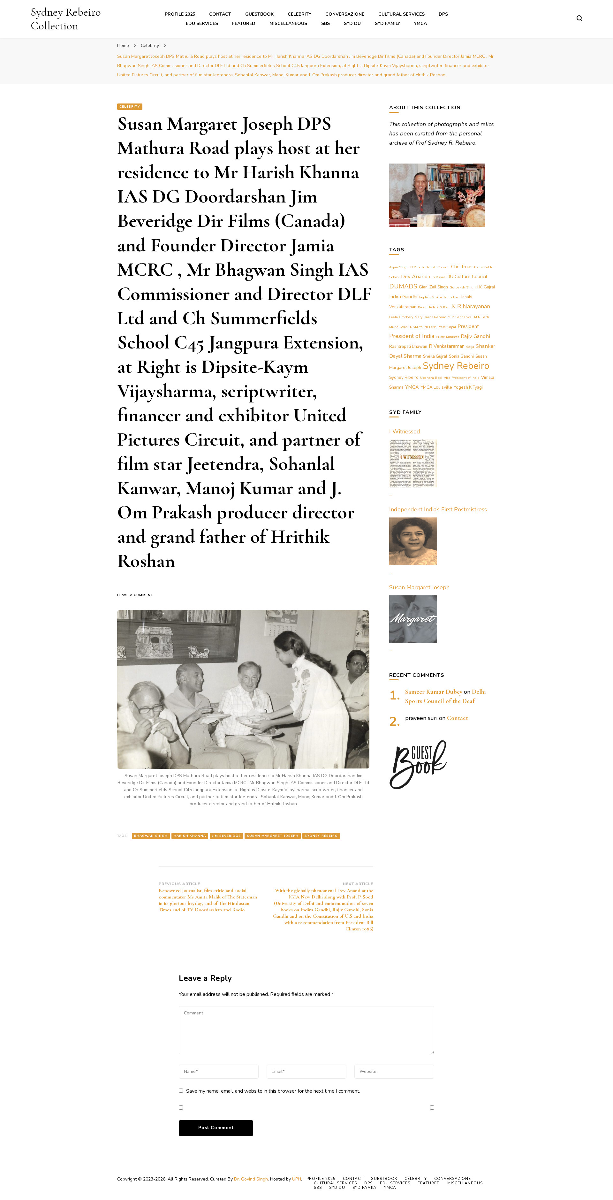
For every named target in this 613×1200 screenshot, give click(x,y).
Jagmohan (451, 297)
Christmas (462, 267)
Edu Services (202, 23)
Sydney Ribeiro (404, 377)
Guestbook (259, 14)
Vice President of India (462, 377)
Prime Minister (447, 336)
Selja (470, 346)
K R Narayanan (471, 306)
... (390, 493)
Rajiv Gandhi (475, 336)
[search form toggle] (579, 18)
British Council (438, 267)
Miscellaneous (288, 23)
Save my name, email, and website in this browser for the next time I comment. (273, 1091)
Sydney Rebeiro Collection (66, 19)
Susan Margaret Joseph (273, 836)
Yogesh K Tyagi (468, 387)
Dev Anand (414, 276)
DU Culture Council (466, 276)
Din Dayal (437, 277)
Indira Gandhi (403, 297)
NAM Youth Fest (423, 327)
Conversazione (344, 14)
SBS (325, 23)
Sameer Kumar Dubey (433, 692)
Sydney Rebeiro (321, 836)
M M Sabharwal (460, 317)
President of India (411, 336)
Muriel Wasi (398, 327)
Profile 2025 (180, 14)
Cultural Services (401, 14)
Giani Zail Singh (433, 287)
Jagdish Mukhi (430, 297)
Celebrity (299, 14)
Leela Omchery (401, 317)
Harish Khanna (190, 836)
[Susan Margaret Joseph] (413, 619)
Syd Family (387, 23)
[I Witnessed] (413, 463)
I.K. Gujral (486, 287)
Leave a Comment (138, 595)
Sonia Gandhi (461, 356)
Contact (220, 14)
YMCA (420, 23)
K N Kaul (443, 307)
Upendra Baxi (431, 377)
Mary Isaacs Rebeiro (430, 317)
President (468, 326)
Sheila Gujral (435, 356)
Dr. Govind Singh (251, 1179)
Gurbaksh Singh (463, 287)
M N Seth (481, 317)
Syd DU (352, 23)
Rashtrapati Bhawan (408, 346)
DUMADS (403, 286)
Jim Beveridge (226, 836)
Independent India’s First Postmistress (438, 509)
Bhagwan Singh (151, 836)
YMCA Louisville (436, 387)
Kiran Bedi (426, 307)
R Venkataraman (447, 346)
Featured (243, 23)
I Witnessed (404, 431)
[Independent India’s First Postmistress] (413, 541)
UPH (296, 1179)
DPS (443, 14)
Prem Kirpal (446, 327)
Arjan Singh (399, 267)
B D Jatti (417, 267)
